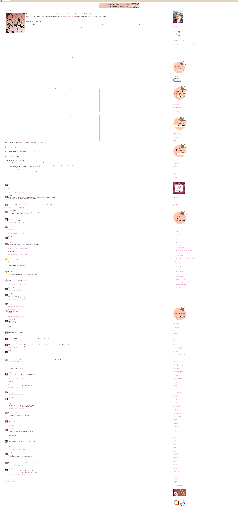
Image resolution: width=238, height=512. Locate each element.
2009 (176, 231)
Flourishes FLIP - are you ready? (180, 242)
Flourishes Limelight (176, 382)
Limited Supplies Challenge (178, 416)
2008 (176, 301)
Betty (40, 13)
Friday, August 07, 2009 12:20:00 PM (16, 347)
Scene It (174, 446)
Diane (6, 150)
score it (174, 447)
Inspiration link (176, 409)
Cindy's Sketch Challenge (177, 347)
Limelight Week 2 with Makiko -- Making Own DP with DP (185, 258)
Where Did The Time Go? (179, 281)
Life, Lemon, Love (56, 114)
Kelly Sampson (176, 173)
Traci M (9, 293)
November (177, 234)
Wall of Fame (175, 477)
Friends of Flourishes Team (177, 391)
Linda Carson (10, 428)
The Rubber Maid (11, 210)
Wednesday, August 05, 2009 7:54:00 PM (17, 275)
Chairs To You (175, 338)
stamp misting (175, 458)
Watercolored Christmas (177, 479)
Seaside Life (175, 448)
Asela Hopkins (175, 197)
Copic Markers (175, 353)
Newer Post (7, 478)
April (177, 294)
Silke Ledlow (7, 55)
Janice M (9, 336)
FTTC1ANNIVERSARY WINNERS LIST (180, 393)
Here (9, 323)
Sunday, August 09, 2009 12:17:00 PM (16, 436)
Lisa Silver (175, 170)
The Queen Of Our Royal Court (180, 279)
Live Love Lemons (176, 417)
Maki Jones (175, 200)
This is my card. (26, 238)
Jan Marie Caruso (176, 26)
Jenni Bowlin (175, 410)
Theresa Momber (176, 205)
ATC (174, 330)
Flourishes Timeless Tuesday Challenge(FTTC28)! (183, 268)
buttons (174, 337)
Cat (8, 242)
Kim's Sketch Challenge (177, 413)
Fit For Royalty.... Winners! (179, 260)
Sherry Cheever (176, 204)
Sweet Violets (175, 465)
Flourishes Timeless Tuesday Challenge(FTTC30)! (183, 250)
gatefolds (175, 403)
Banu (9, 350)
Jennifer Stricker (11, 419)
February (177, 297)
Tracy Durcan (175, 160)
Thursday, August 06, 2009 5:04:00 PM (17, 306)
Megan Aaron (10, 397)
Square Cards (175, 457)
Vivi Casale (10, 183)
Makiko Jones (175, 138)
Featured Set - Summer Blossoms (178, 371)
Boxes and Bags (176, 336)
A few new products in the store (180, 245)
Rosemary (9, 468)
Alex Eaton (175, 178)
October (177, 236)
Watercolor (175, 478)
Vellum (174, 475)
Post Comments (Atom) (14, 481)
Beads (174, 331)
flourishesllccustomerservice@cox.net (38, 154)
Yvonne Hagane (176, 207)
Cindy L (174, 344)
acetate (174, 324)
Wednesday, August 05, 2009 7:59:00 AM (17, 233)
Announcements (176, 329)
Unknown (9, 257)
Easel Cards (175, 360)
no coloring (175, 430)
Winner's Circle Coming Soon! (180, 276)
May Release (175, 423)
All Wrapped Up (176, 327)
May (176, 292)
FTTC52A (175, 395)
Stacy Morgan (175, 112)
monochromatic (176, 426)
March (177, 296)
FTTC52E (175, 400)
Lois (9, 357)
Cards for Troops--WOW (179, 271)
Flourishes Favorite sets (177, 379)
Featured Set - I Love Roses (178, 367)
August (177, 239)
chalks (174, 340)
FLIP (174, 376)
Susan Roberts (175, 162)
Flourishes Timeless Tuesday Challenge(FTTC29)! (183, 256)
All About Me (175, 326)
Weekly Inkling (176, 484)
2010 (176, 229)
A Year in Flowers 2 (176, 323)
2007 (176, 302)
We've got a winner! (178, 274)
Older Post (162, 478)
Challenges (175, 341)
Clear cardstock (176, 350)
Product (174, 441)
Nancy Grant (175, 167)
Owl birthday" (10, 353)
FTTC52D (175, 399)
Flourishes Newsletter (35, 166)
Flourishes (37, 162)
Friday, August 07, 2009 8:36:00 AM (16, 334)
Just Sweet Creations (11, 309)
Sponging (175, 455)
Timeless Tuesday (176, 471)
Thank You (81, 55)
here (13, 157)
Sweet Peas (175, 464)
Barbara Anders (176, 133)
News (174, 429)
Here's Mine (10, 312)
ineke (9, 217)
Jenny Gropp (175, 198)
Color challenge (176, 351)
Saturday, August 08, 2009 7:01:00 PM (17, 400)
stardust (174, 461)
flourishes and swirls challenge (178, 378)
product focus (175, 443)
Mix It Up (175, 424)
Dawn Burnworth (176, 105)
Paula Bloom (175, 164)
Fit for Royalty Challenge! (179, 277)
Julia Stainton (175, 174)
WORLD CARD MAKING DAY (178, 485)
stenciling (175, 462)
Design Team (175, 355)
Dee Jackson (9, 114)
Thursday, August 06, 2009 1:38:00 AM (17, 284)
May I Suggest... (176, 422)
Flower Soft (175, 385)
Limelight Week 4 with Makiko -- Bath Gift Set (183, 244)
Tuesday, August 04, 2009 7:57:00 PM (16, 222)
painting (174, 433)
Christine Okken (176, 103)
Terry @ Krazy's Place (11, 302)
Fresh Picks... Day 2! (178, 264)
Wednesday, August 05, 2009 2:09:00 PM (17, 248)
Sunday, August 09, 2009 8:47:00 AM (16, 416)
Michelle (9, 390)
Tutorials (174, 474)
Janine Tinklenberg (176, 176)
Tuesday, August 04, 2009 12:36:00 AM (17, 192)
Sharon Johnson (176, 163)
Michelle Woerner (176, 202)
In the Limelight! (178, 285)
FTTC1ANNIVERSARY (177, 392)
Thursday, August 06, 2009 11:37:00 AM (17, 290)
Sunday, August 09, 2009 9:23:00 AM (16, 425)
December (177, 233)
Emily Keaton (10, 330)
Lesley (9, 439)
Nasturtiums (175, 427)
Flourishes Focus (176, 381)
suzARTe (9, 236)
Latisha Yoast (175, 108)
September (177, 237)
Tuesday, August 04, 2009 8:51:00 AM (16, 200)
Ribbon (174, 444)
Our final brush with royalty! (180, 248)
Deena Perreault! (65, 16)
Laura (174, 415)
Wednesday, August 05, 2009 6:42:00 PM (17, 267)
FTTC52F (175, 402)
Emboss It (175, 361)
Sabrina (9, 461)
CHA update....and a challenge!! (180, 284)
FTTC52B (175, 396)
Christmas (175, 343)
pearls (174, 437)
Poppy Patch (175, 440)
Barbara (9, 411)
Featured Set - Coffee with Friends (179, 365)
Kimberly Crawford (8, 88)
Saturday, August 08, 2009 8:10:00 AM (17, 378)
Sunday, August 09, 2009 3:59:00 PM (16, 449)
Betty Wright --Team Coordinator (179, 134)
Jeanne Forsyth (10, 287)
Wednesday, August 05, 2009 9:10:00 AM (17, 239)
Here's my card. (14, 421)
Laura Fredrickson (176, 110)
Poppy (174, 438)
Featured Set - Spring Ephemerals (179, 369)
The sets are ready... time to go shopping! (182, 261)
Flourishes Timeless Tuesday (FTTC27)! (182, 282)
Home (85, 478)
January (177, 299)
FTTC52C (175, 398)
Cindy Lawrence (176, 104)
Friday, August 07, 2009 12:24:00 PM (16, 355)
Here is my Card (10, 185)
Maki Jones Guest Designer (178, 419)
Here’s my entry (10, 229)
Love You (9, 444)
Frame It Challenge (176, 388)
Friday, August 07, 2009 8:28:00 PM (16, 369)
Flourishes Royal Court (177, 383)
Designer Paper (175, 357)
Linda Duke (175, 171)
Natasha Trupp (175, 166)
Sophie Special (175, 453)
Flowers (174, 386)
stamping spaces (176, 460)
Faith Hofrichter (176, 177)
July (176, 289)
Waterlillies (175, 481)
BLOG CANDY (176, 334)
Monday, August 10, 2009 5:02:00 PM (16, 474)
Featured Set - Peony (176, 368)
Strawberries (128, 24)
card (34, 151)
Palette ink (175, 434)
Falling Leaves (175, 362)
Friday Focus (175, 389)
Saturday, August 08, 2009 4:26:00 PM (17, 387)
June (176, 291)
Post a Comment (8, 477)
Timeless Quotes (176, 469)
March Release (175, 420)
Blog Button (175, 333)
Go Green (175, 405)
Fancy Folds (175, 364)
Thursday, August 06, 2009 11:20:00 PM (17, 328)
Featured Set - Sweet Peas (177, 372)
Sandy (9, 269)
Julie (30, 13)
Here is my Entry (11, 219)
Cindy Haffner (37, 24)
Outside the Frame (176, 431)
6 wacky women (11, 319)
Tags (174, 467)
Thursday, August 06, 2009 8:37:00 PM (17, 316)
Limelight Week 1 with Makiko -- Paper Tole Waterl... (184, 273)
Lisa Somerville (176, 169)
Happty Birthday (176, 407)
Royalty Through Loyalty (179, 255)
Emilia (9, 452)
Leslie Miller (175, 111)
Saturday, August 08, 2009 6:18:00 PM (17, 394)
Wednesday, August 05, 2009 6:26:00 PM (17, 254)
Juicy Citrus (10, 376)
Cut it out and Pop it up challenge (179, 354)
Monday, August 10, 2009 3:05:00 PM (16, 465)
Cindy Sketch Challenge (177, 345)
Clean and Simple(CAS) (177, 348)
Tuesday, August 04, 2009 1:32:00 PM (16, 214)
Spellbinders (175, 454)
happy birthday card (25, 399)
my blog (23, 303)
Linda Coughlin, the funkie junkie (14, 225)
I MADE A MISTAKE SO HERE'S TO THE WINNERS (184, 269)
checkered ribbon (78, 24)
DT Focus (175, 358)
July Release (175, 412)
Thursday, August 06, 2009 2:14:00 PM (17, 299)
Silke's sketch (175, 451)
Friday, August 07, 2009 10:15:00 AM (16, 340)
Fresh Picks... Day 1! (178, 266)
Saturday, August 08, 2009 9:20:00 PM (17, 408)
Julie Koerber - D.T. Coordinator (178, 107)
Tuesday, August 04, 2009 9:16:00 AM (16, 207)
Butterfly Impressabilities (39, 88)
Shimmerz (175, 450)
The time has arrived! (179, 287)
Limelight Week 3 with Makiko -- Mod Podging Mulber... (185, 252)
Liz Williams (10, 202)
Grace (9, 343)
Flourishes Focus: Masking (180, 247)
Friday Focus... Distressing (179, 253)
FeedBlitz (179, 82)
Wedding (175, 482)
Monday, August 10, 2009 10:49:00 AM (17, 458)
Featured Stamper (176, 374)
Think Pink (175, 468)
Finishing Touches (61, 24)
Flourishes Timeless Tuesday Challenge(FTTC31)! (183, 240)
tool (174, 472)
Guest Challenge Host (177, 406)
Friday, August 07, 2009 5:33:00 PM (16, 361)
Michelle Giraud (176, 201)
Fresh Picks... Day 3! (178, 263)
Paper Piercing (175, 436)
